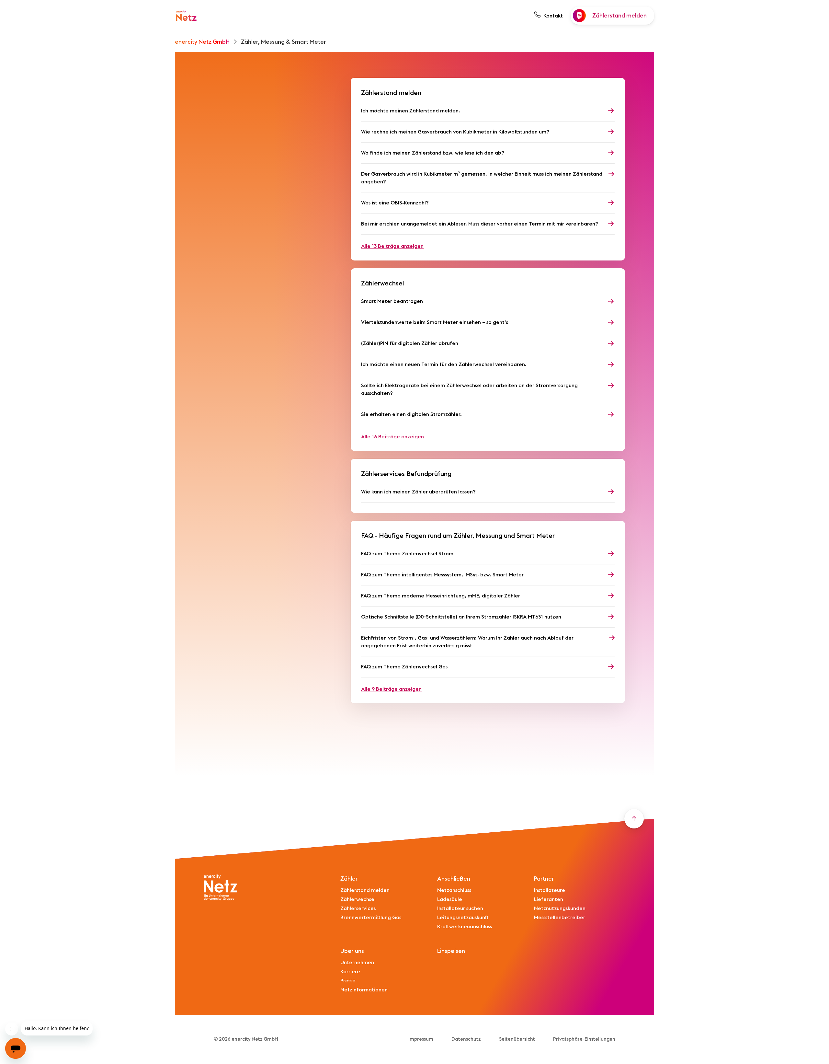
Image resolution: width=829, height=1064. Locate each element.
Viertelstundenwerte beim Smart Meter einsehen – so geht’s (434, 322)
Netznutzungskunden (559, 908)
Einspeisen (451, 951)
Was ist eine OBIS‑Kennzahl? (395, 202)
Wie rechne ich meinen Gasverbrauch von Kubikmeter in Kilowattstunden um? (455, 131)
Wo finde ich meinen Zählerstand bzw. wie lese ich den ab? (432, 153)
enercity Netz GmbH (202, 42)
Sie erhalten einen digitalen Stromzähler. (411, 414)
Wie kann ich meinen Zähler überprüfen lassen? (418, 491)
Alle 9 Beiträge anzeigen (391, 689)
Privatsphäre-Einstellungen (584, 1039)
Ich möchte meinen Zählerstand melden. (410, 110)
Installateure (549, 890)
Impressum (420, 1039)
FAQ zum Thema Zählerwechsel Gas (404, 666)
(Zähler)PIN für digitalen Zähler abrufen (409, 343)
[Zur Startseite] (220, 887)
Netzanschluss (454, 890)
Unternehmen (357, 962)
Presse (348, 980)
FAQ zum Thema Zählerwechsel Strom (407, 553)
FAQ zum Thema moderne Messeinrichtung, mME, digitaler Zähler (440, 595)
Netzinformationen (364, 989)
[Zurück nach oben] (634, 818)
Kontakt (553, 15)
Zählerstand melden (365, 890)
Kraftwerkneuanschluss (464, 926)
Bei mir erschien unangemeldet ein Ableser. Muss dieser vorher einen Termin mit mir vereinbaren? (479, 223)
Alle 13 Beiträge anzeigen (392, 246)
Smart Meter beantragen (392, 301)
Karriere (350, 971)
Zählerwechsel (358, 899)
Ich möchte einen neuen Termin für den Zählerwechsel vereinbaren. (444, 364)
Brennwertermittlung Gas (370, 917)
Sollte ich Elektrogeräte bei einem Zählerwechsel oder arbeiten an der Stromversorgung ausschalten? (469, 389)
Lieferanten (548, 899)
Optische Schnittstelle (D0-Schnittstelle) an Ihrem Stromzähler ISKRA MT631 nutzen (461, 616)
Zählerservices (358, 908)
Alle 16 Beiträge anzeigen (392, 436)
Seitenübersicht (517, 1039)
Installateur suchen (460, 908)
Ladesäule (449, 899)
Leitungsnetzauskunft (463, 917)
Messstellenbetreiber (559, 917)
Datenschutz (466, 1039)
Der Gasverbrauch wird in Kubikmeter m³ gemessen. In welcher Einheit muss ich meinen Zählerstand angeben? (481, 177)
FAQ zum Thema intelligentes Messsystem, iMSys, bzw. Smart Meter (442, 574)
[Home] (186, 15)
